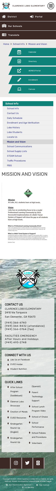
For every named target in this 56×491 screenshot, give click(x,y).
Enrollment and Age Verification (23, 122)
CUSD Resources (18, 418)
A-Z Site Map (29, 487)
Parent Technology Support (37, 396)
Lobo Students (14, 132)
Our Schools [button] (15, 26)
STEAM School (14, 156)
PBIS (9, 165)
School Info (19, 44)
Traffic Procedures (16, 160)
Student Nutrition (18, 369)
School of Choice (40, 417)
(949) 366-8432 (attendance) (25, 325)
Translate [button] (13, 35)
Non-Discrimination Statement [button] (20, 485)
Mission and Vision (37, 44)
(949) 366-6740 (16, 322)
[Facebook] (5, 468)
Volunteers (37, 443)
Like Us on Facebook (20, 359)
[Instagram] (16, 468)
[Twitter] (28, 468)
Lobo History (13, 127)
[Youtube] (39, 468)
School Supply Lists (17, 151)
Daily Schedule (14, 118)
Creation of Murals (19, 412)
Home (6, 44)
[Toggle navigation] (51, 6)
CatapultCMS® (33, 481)
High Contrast (44, 485)
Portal (39, 16)
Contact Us (13, 113)
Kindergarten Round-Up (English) (16, 428)
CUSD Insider (16, 364)
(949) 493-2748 (16, 342)
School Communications (19, 146)
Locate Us (12, 137)
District (12, 16)
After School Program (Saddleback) (16, 391)
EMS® (43, 481)
